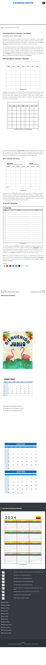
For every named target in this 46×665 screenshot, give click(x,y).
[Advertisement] (23, 15)
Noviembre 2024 (7, 630)
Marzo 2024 (5, 608)
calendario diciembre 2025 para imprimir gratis (23, 581)
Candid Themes (35, 644)
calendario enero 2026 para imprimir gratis (23, 575)
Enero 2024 (5, 602)
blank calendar (21, 150)
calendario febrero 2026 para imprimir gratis (23, 584)
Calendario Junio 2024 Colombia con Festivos (13, 408)
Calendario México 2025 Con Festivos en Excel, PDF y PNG (26, 591)
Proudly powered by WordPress (15, 644)
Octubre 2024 (6, 627)
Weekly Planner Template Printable (21, 598)
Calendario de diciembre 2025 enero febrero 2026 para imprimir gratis (28, 572)
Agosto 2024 (5, 622)
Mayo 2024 (5, 613)
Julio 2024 (5, 619)
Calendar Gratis (23, 2)
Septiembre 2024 (7, 624)
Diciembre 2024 (6, 633)
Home (2, 27)
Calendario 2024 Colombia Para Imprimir (22, 594)
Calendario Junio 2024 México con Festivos (13, 410)
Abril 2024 (5, 610)
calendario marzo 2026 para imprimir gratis (23, 578)
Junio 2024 (5, 616)
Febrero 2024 (6, 605)
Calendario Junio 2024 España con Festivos (13, 406)
